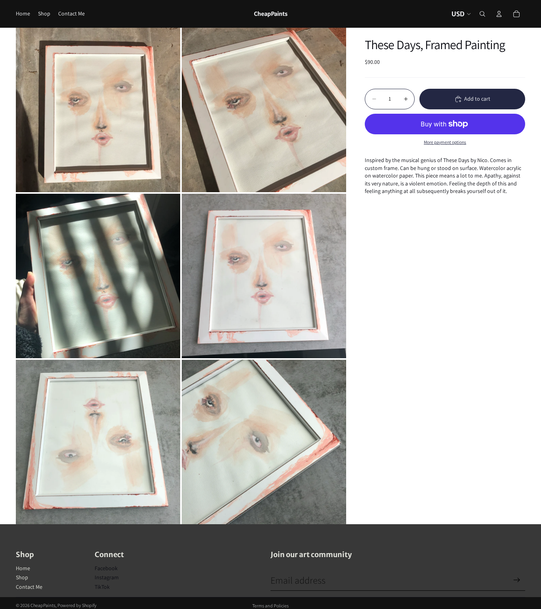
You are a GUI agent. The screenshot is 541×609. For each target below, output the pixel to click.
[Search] (482, 14)
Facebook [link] (106, 568)
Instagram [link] (107, 577)
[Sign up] (517, 580)
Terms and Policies (270, 606)
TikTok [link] (102, 586)
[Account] (499, 14)
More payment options (445, 142)
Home (23, 568)
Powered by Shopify (77, 605)
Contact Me (29, 586)
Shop (22, 577)
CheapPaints (42, 605)
